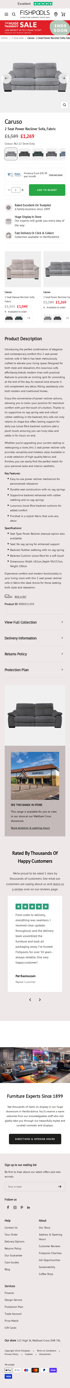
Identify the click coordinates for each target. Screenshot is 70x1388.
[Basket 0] (63, 14)
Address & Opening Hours (50, 1237)
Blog (7, 1269)
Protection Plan (14, 1307)
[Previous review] (30, 1000)
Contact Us (11, 1227)
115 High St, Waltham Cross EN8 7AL (38, 1340)
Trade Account (13, 1314)
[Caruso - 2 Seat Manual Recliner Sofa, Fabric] (23, 269)
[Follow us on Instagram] (14, 1207)
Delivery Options (14, 1241)
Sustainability (47, 1267)
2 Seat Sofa (18, 37)
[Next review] (40, 1000)
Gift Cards (10, 1327)
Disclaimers (45, 1354)
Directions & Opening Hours (35, 1138)
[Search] (14, 14)
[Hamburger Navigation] (6, 14)
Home (4, 37)
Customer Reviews (49, 1246)
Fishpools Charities (50, 1253)
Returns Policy (13, 1248)
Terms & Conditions (46, 1350)
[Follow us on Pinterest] (21, 1207)
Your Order (11, 1234)
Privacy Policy (11, 1354)
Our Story (44, 1227)
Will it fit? (20, 596)
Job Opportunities (49, 1260)
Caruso (8, 292)
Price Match (11, 1320)
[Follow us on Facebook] (8, 1207)
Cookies (29, 1354)
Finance (9, 1293)
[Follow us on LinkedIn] (28, 1207)
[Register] (59, 1186)
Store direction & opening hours (30, 828)
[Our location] (55, 14)
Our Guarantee (13, 1255)
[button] (64, 105)
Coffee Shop (46, 1274)
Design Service (13, 1300)
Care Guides (12, 1262)
